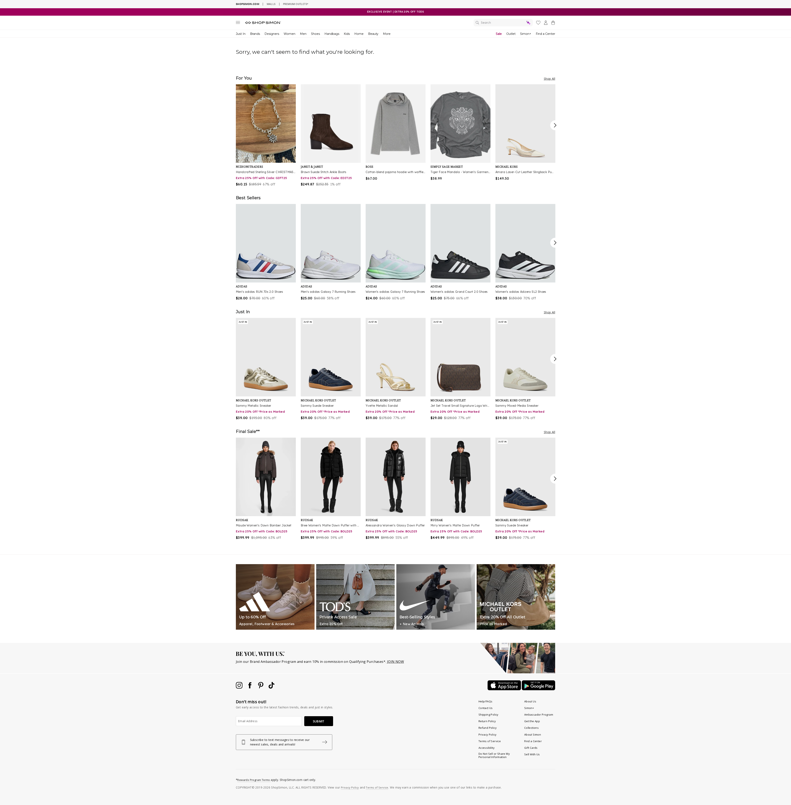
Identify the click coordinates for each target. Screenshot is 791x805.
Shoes (315, 34)
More (387, 34)
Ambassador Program (538, 714)
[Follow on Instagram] (239, 687)
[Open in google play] (538, 689)
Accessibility (487, 748)
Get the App (532, 721)
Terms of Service (490, 741)
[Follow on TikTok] (271, 687)
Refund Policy (488, 728)
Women (289, 34)
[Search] (503, 22)
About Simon (532, 734)
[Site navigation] (238, 23)
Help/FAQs (486, 701)
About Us (530, 701)
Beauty (373, 34)
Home (359, 34)
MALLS (271, 4)
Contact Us (486, 708)
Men (303, 34)
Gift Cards (531, 748)
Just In (241, 34)
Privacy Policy (488, 734)
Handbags (331, 34)
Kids (347, 34)
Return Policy (487, 721)
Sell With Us (532, 754)
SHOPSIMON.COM (247, 4)
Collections (531, 728)
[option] (265, 135)
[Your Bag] (553, 23)
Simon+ (525, 34)
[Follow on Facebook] (250, 687)
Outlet (511, 34)
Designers (271, 34)
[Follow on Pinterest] (261, 687)
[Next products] (555, 125)
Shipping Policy (488, 714)
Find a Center (545, 34)
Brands (255, 34)
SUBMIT (318, 721)
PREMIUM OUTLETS (295, 4)
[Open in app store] (505, 689)
